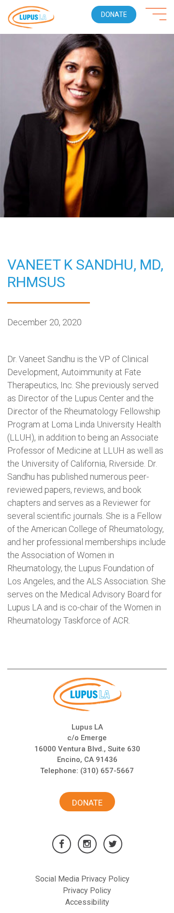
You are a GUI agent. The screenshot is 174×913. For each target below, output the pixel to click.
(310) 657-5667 (107, 770)
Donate (114, 14)
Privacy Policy (87, 890)
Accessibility (87, 902)
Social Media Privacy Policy (82, 878)
